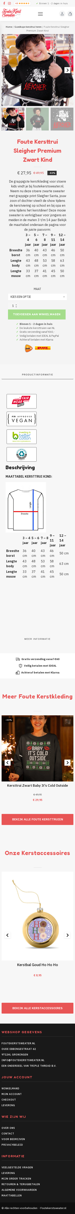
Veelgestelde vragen (17, 1167)
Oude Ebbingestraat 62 (19, 1048)
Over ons (8, 1127)
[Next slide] (67, 70)
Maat (37, 289)
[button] (13, 119)
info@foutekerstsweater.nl (23, 1060)
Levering (8, 1105)
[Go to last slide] (8, 763)
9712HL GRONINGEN (15, 1054)
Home (9, 26)
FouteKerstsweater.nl (18, 1043)
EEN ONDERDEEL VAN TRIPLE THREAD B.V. (29, 1065)
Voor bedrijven (13, 1139)
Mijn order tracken (16, 1178)
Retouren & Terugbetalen (21, 1184)
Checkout (9, 1099)
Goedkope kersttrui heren (28, 26)
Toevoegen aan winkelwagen (37, 314)
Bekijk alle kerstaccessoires (37, 1008)
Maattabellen (12, 1195)
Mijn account (12, 1094)
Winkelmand (10, 1088)
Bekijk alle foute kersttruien (37, 819)
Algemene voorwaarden (19, 1189)
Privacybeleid (12, 1144)
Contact (8, 1133)
